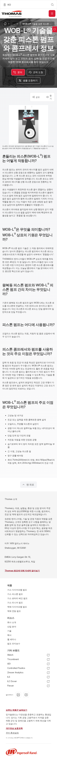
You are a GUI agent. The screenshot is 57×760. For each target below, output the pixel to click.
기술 (9, 631)
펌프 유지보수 (13, 643)
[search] (52, 4)
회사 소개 (11, 622)
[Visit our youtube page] (26, 695)
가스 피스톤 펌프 (15, 594)
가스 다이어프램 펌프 (17, 590)
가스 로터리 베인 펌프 (17, 598)
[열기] (52, 13)
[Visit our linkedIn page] (18, 695)
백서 (9, 635)
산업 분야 (11, 626)
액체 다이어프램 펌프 (17, 607)
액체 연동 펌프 (14, 611)
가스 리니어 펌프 (15, 602)
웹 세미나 (11, 639)
